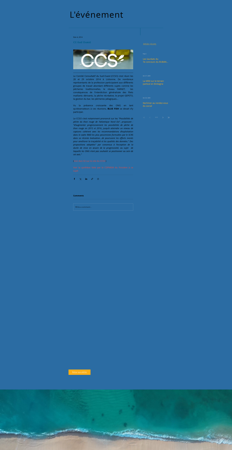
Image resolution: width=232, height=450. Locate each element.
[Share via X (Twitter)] (80, 179)
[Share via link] (92, 179)
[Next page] (163, 117)
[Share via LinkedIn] (86, 179)
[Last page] (169, 117)
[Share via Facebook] (74, 179)
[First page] (144, 117)
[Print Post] (98, 179)
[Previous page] (150, 117)
